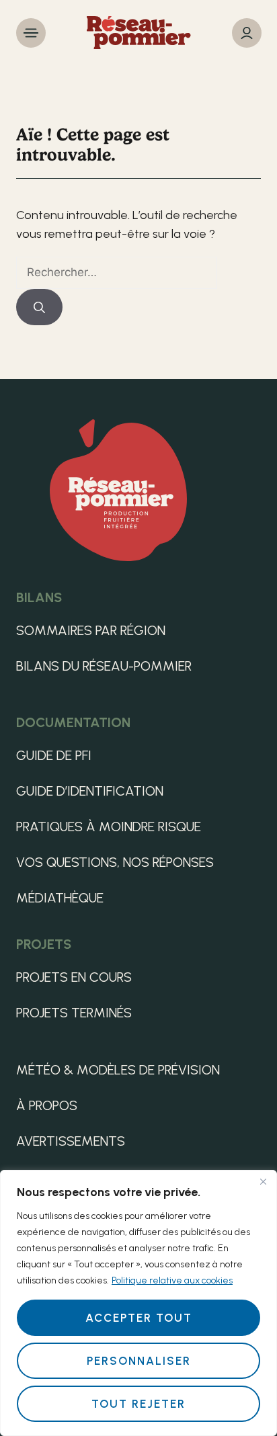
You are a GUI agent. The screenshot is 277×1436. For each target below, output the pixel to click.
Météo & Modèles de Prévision (118, 1070)
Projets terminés (74, 1013)
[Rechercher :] (116, 272)
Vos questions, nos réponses (115, 862)
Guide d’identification (89, 791)
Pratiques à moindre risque (108, 826)
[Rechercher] (39, 307)
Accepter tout (138, 1317)
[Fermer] (263, 1181)
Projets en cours (74, 977)
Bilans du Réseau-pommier (104, 666)
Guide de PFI (53, 755)
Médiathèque (60, 898)
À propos (46, 1105)
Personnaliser (139, 1360)
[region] (138, 1303)
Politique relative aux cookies (172, 1280)
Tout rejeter (138, 1403)
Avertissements (70, 1141)
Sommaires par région (90, 630)
